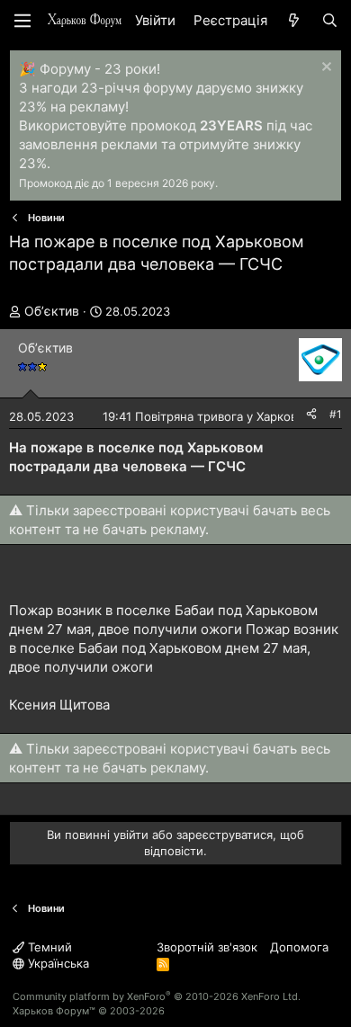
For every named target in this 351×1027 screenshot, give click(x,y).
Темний (48, 947)
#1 (335, 414)
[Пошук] (329, 20)
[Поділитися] (311, 415)
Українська (56, 963)
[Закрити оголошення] (324, 68)
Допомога (299, 947)
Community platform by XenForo (157, 996)
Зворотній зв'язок (207, 947)
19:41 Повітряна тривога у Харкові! (203, 416)
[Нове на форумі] (293, 20)
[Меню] (22, 20)
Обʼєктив (51, 310)
